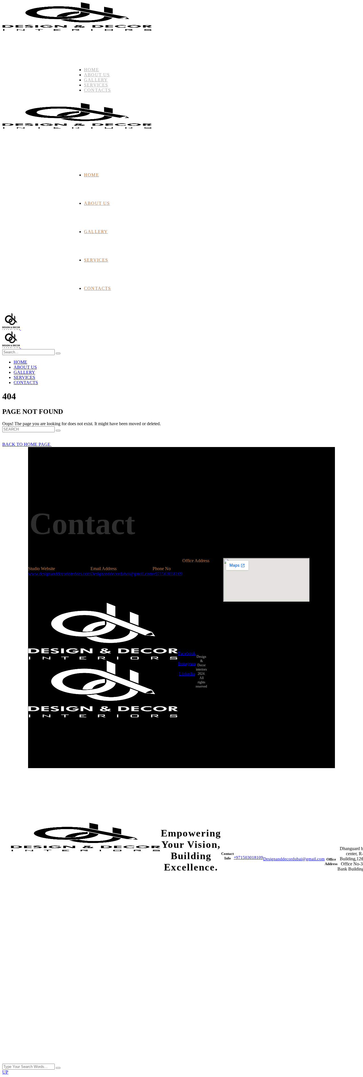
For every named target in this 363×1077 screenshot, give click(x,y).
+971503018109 (167, 573)
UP (5, 1072)
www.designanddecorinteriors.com (59, 573)
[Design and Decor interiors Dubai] (20, 328)
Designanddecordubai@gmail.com (121, 573)
